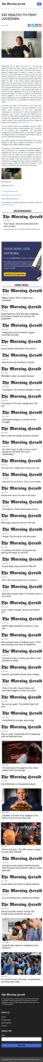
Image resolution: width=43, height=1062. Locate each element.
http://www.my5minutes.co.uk (12, 195)
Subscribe (21, 1045)
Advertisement (6, 1023)
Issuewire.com (25, 66)
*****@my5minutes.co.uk (10, 191)
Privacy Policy (6, 1020)
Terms (4, 1017)
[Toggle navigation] (39, 4)
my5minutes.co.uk (24, 122)
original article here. (8, 205)
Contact (4, 1026)
